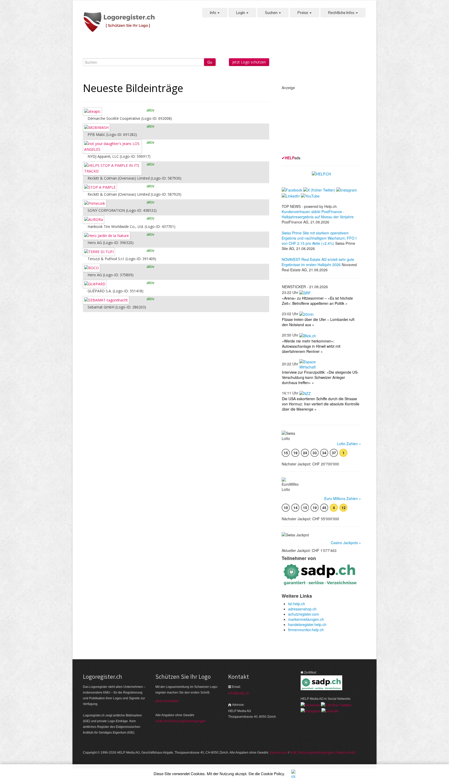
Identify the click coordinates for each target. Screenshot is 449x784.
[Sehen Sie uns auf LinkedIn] (330, 710)
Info (213, 12)
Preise (303, 12)
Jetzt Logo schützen (249, 62)
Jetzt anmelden (167, 701)
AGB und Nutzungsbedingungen (180, 721)
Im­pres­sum (278, 752)
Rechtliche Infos (341, 12)
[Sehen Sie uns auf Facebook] (310, 704)
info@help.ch (238, 693)
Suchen (271, 12)
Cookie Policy (272, 773)
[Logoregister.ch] (122, 22)
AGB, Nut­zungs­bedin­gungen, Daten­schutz (323, 752)
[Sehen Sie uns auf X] (336, 704)
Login (241, 12)
